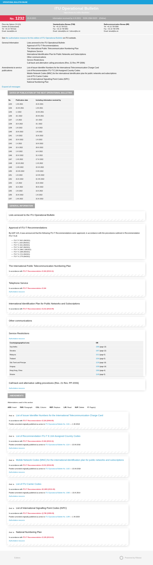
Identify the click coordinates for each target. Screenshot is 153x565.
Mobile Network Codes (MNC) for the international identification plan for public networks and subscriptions (71, 73)
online (15, 2)
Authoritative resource (17, 292)
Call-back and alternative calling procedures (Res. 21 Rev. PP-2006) (56, 63)
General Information (10, 43)
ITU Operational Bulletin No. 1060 (58, 493)
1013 (98, 355)
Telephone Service (35, 51)
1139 (98, 362)
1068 (98, 370)
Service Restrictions (35, 60)
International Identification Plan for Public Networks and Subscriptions (56, 54)
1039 (98, 366)
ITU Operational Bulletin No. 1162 (58, 469)
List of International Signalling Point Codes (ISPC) (48, 79)
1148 (98, 374)
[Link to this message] (142, 213)
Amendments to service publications (12, 69)
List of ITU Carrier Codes (37, 76)
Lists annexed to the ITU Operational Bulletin (46, 43)
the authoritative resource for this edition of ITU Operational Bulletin (34, 38)
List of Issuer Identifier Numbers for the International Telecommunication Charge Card (63, 68)
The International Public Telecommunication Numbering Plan (53, 48)
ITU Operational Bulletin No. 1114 (58, 445)
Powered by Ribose (133, 558)
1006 (98, 347)
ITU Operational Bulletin (77, 8)
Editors (17, 558)
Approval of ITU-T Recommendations (43, 46)
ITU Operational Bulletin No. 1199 (58, 517)
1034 (98, 358)
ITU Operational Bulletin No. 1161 (58, 424)
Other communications (36, 57)
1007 (98, 351)
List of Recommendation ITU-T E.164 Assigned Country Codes (53, 70)
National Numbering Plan (38, 82)
